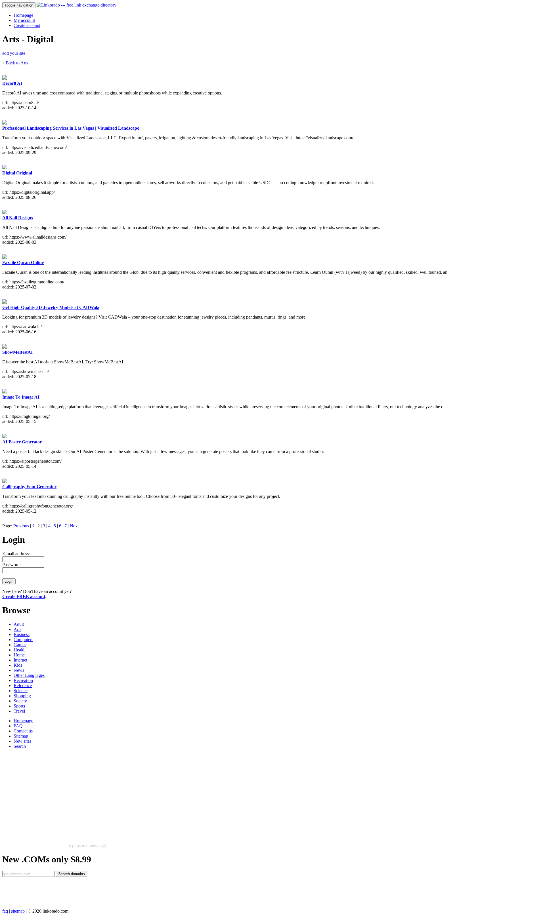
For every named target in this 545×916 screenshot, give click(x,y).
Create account (27, 25)
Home (19, 654)
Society (20, 700)
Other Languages (29, 675)
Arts (17, 629)
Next (74, 525)
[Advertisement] (172, 793)
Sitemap (21, 736)
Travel (19, 711)
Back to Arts (17, 62)
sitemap (18, 911)
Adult (19, 624)
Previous (21, 525)
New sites (22, 741)
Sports (19, 706)
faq (5, 911)
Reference (23, 685)
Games (20, 644)
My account (24, 20)
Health (20, 649)
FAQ (18, 725)
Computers (23, 639)
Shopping (22, 695)
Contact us (23, 730)
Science (21, 690)
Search (20, 746)
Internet (20, 660)
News (19, 670)
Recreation (23, 680)
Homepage (23, 15)
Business (22, 634)
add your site (13, 53)
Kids (18, 665)
